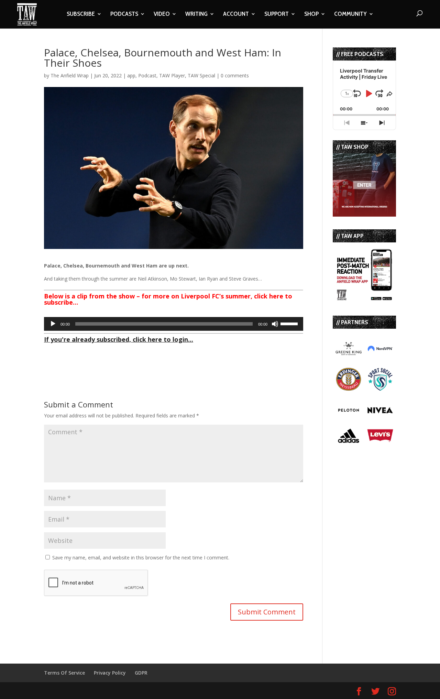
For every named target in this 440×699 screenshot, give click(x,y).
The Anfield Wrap (70, 75)
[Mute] (275, 323)
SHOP (311, 14)
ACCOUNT (236, 14)
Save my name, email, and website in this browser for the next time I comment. (140, 557)
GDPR (141, 672)
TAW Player (172, 75)
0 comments (235, 75)
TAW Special (201, 75)
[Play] (53, 323)
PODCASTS (124, 14)
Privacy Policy (110, 672)
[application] (173, 324)
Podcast (147, 75)
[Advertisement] (124, 356)
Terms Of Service (64, 672)
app (131, 75)
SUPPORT (276, 14)
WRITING (196, 14)
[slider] (290, 323)
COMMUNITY (350, 14)
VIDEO (162, 14)
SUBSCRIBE (81, 14)
